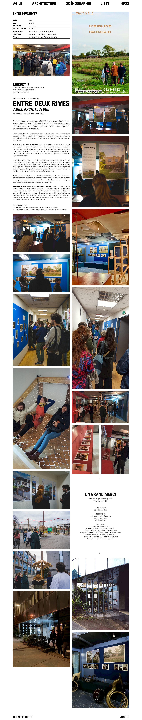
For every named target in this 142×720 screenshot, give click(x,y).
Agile (17, 3)
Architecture (44, 3)
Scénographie (78, 3)
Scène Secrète (23, 717)
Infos (124, 3)
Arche (124, 717)
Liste (105, 3)
